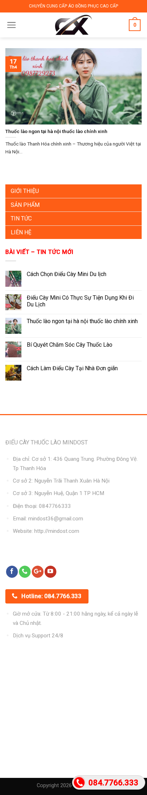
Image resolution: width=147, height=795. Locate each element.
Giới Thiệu (25, 191)
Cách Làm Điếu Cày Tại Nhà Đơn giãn (72, 368)
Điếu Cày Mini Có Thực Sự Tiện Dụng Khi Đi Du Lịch (80, 301)
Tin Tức (21, 218)
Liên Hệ (21, 232)
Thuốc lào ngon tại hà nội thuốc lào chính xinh (82, 321)
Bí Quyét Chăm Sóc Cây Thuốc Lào (69, 344)
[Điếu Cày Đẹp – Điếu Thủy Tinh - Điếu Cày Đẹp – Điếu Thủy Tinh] (74, 24)
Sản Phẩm (25, 205)
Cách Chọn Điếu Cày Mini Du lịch (66, 274)
